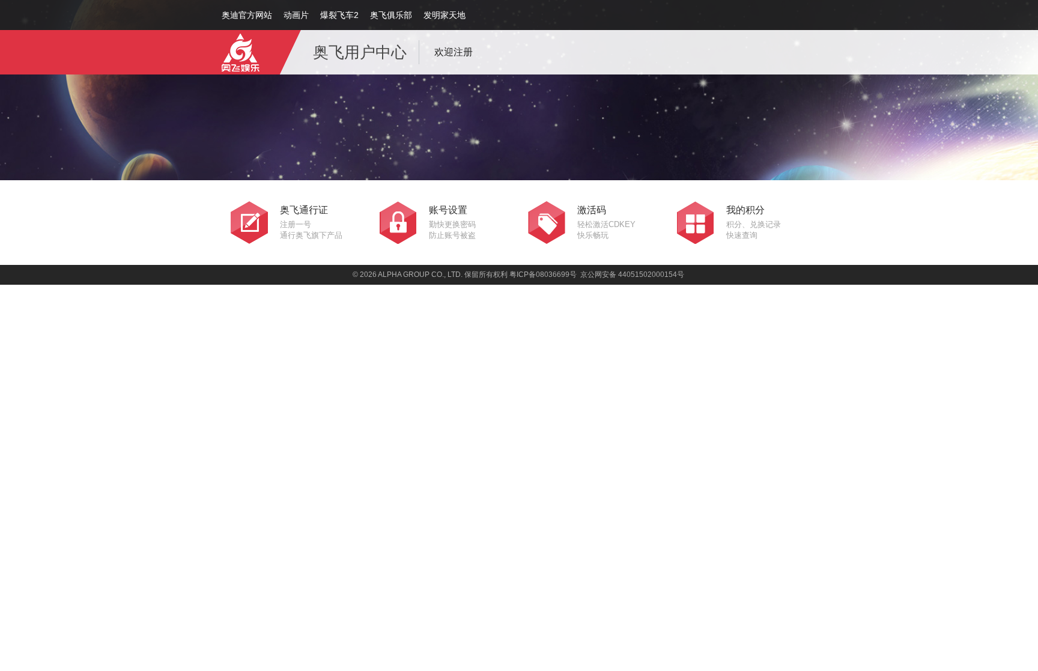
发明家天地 (444, 15)
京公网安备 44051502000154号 (632, 274)
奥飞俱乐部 (391, 15)
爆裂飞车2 (339, 15)
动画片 (296, 15)
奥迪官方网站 (247, 15)
